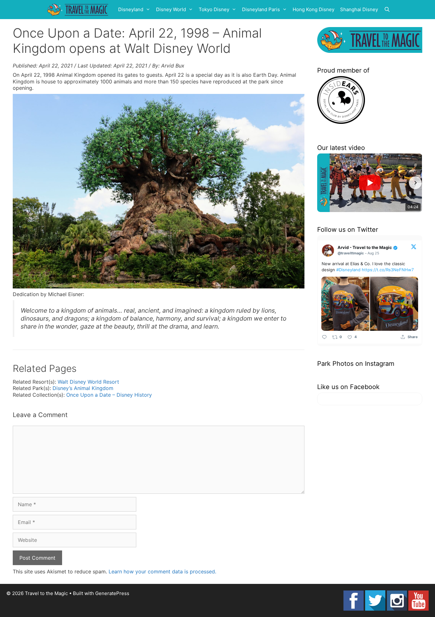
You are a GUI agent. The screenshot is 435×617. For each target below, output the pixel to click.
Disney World (171, 9)
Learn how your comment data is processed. (162, 571)
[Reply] (324, 337)
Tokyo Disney (214, 9)
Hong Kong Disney (313, 9)
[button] (324, 182)
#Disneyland (348, 269)
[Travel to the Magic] (78, 9)
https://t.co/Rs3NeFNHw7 (388, 269)
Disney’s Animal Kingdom (83, 388)
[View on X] (414, 246)
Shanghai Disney (359, 9)
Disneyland (130, 9)
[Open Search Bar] (387, 9)
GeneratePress (112, 593)
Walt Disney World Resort (88, 382)
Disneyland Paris (261, 9)
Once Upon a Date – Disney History (109, 395)
